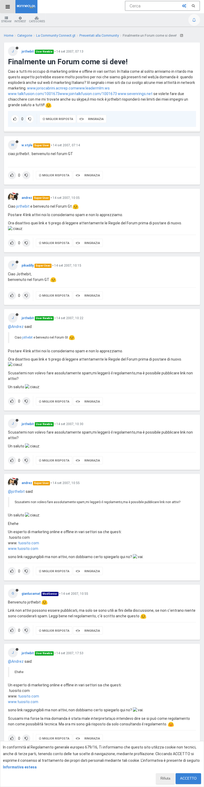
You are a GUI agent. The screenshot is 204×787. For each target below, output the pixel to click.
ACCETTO (188, 778)
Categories (37, 21)
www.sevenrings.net (135, 94)
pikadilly (28, 265)
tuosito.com (28, 543)
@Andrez (16, 326)
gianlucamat (31, 594)
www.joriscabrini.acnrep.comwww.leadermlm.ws (68, 88)
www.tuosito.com (23, 548)
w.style (27, 145)
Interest (20, 21)
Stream (6, 21)
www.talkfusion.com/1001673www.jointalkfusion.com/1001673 (62, 94)
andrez (27, 198)
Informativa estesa (20, 767)
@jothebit (16, 491)
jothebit (28, 51)
